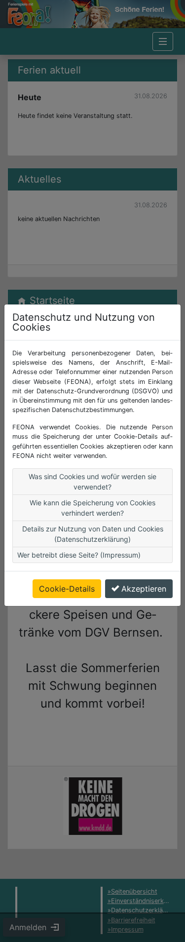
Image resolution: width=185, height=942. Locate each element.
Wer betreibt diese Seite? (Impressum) (79, 555)
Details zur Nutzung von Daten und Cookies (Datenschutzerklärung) (92, 534)
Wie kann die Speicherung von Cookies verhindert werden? (92, 507)
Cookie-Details (67, 589)
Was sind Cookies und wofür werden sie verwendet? (92, 481)
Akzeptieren (143, 589)
